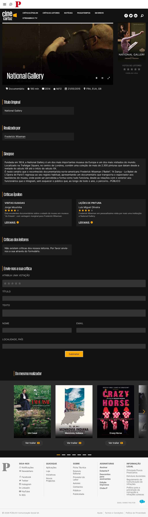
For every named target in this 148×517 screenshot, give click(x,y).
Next (142, 415)
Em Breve (99, 13)
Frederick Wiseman (15, 136)
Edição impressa (104, 483)
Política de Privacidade (136, 513)
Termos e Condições (114, 513)
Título (6, 291)
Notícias (68, 13)
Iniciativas (51, 474)
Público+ (77, 490)
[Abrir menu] (4, 4)
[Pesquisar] (11, 4)
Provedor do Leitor (79, 478)
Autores (76, 483)
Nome (5, 323)
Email (79, 323)
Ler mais (10, 222)
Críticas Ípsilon (30, 13)
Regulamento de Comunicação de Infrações (135, 481)
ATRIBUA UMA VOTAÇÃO (16, 275)
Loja (48, 471)
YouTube (25, 491)
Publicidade (78, 494)
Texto (6, 305)
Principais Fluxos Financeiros (134, 471)
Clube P (103, 488)
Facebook (26, 477)
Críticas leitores (51, 13)
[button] (32, 443)
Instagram (26, 484)
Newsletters (27, 471)
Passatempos (83, 13)
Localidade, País (12, 339)
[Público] (6, 467)
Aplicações (51, 467)
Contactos (78, 487)
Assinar (103, 467)
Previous (6, 415)
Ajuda (99, 513)
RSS (23, 495)
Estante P (104, 471)
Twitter (24, 480)
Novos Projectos (50, 479)
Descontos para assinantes (105, 476)
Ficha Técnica (79, 467)
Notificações (27, 467)
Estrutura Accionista (136, 476)
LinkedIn (25, 488)
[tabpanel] (32, 415)
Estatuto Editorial (77, 472)
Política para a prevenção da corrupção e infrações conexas (135, 491)
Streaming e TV (30, 18)
